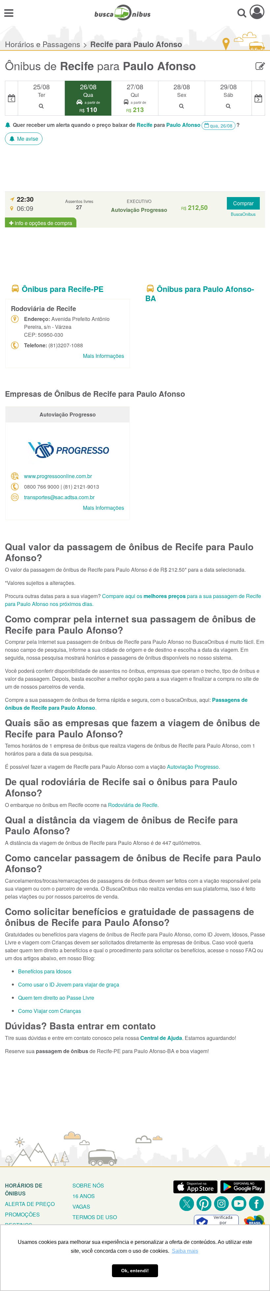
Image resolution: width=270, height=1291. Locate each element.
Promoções (22, 1214)
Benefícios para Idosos (44, 971)
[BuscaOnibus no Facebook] (256, 1203)
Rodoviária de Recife (132, 805)
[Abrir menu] (8, 12)
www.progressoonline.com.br (58, 476)
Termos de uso (94, 1217)
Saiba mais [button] (185, 1251)
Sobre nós (88, 1185)
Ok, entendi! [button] (135, 1270)
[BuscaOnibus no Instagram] (221, 1203)
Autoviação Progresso (193, 766)
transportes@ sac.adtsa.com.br (59, 497)
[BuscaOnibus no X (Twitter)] (186, 1203)
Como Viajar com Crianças (49, 1011)
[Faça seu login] (257, 12)
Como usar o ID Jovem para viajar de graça (68, 984)
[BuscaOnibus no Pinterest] (204, 1203)
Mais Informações (103, 355)
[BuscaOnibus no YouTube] (239, 1203)
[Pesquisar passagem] (242, 12)
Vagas (81, 1206)
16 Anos (83, 1196)
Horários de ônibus (23, 1189)
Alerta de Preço (30, 1204)
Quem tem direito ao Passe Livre (56, 997)
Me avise (27, 138)
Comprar (243, 203)
